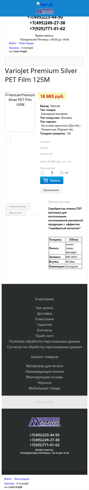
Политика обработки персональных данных (44, 341)
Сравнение (51, 190)
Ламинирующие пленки (44, 371)
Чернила (44, 382)
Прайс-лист (44, 335)
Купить (55, 180)
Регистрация (26, 43)
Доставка (44, 313)
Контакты (44, 330)
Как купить (44, 308)
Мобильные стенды (44, 388)
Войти (13, 43)
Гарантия (44, 324)
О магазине (44, 319)
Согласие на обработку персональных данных (44, 347)
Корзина (14, 47)
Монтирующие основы (44, 377)
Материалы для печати (44, 366)
